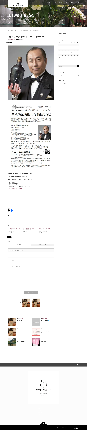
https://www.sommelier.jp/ (15, 188)
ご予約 (77, 2)
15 (74, 50)
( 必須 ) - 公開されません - (15, 266)
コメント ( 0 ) (19, 244)
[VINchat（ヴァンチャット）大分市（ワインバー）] (18, 2)
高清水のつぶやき (69, 2)
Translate (68, 34)
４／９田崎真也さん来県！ (29, 228)
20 (68, 52)
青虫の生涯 (19, 320)
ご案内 (48, 2)
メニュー (54, 2)
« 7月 (59, 61)
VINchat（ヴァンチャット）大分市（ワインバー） (63, 427)
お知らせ (61, 2)
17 (59, 52)
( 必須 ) (11, 260)
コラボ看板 (43, 341)
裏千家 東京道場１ (21, 341)
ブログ (21, 39)
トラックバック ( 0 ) (42, 244)
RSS (77, 364)
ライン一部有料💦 (45, 320)
